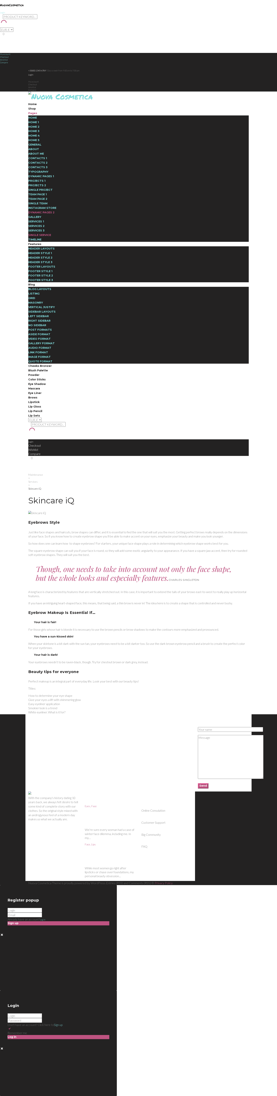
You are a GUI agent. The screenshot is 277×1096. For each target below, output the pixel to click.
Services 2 (36, 226)
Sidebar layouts (42, 311)
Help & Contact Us (38, 728)
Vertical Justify (41, 307)
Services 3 (36, 230)
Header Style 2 (40, 257)
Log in (42, 919)
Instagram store (42, 208)
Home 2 (33, 126)
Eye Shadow (37, 384)
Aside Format (39, 334)
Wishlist (4, 60)
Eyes (87, 806)
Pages (32, 113)
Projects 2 (37, 185)
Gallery (34, 217)
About (33, 149)
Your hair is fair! (45, 622)
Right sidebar (39, 320)
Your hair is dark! (46, 654)
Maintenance (35, 474)
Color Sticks (37, 379)
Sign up (58, 1025)
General (34, 144)
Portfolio (89, 738)
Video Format (39, 338)
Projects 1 (36, 180)
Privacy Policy (163, 883)
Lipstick (34, 402)
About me (36, 153)
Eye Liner (34, 393)
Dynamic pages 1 (41, 176)
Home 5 (33, 140)
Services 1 (36, 221)
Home (32, 104)
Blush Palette (38, 370)
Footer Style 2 (40, 275)
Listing (34, 293)
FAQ (87, 735)
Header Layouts (41, 248)
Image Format (39, 357)
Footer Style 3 (40, 280)
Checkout (4, 57)
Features (34, 244)
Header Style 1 (40, 253)
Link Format (38, 352)
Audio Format (39, 348)
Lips (93, 844)
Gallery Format (41, 343)
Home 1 (33, 122)
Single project (40, 190)
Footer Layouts (41, 266)
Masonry (35, 302)
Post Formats (40, 329)
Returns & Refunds (38, 731)
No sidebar (37, 325)
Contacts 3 (37, 167)
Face (94, 806)
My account (5, 54)
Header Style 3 (40, 262)
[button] (138, 622)
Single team (37, 203)
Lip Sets (34, 415)
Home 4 (34, 135)
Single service (39, 235)
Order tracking (149, 735)
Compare (4, 62)
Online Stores (35, 735)
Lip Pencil (35, 411)
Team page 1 (37, 194)
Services (33, 481)
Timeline (34, 239)
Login (2, 12)
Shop (32, 108)
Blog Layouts (39, 289)
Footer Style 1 (40, 271)
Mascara (34, 388)
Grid (31, 298)
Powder (33, 375)
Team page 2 (37, 199)
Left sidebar (38, 316)
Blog (31, 284)
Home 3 (33, 131)
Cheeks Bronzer (40, 366)
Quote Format (40, 361)
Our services (91, 731)
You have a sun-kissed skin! (53, 636)
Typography (38, 171)
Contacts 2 (37, 162)
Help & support (149, 738)
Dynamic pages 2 (41, 212)
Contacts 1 (37, 158)
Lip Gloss (34, 406)
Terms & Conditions (38, 738)
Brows (32, 397)
